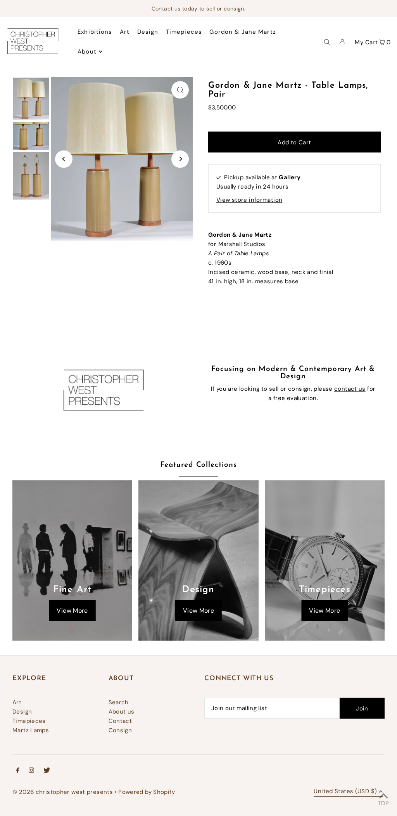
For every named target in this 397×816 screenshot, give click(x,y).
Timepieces (29, 721)
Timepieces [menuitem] (184, 32)
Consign (120, 730)
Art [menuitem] (124, 32)
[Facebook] (17, 771)
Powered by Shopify (146, 792)
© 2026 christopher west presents (62, 792)
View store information (249, 200)
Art (16, 702)
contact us (350, 389)
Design (22, 712)
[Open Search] (327, 41)
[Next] (180, 159)
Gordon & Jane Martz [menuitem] (242, 32)
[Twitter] (46, 771)
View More (72, 610)
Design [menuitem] (148, 32)
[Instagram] (31, 771)
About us (122, 712)
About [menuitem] (87, 51)
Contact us (166, 8)
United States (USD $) (345, 791)
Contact (120, 721)
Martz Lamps (30, 730)
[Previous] (63, 159)
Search (119, 702)
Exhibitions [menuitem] (95, 32)
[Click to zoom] (180, 90)
